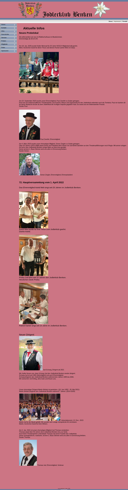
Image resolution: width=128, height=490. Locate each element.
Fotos (3, 47)
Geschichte (5, 34)
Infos (2, 31)
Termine (3, 37)
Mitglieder (4, 44)
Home (110, 21)
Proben (3, 41)
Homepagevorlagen (64, 489)
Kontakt (124, 21)
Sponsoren (4, 51)
